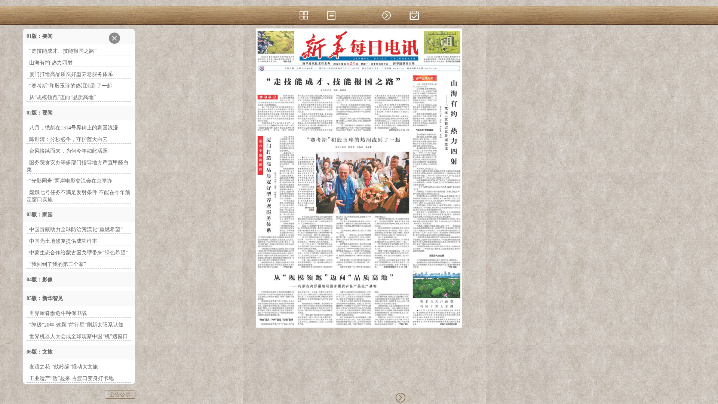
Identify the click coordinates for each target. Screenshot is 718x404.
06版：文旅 (40, 352)
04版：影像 (40, 279)
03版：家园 (40, 214)
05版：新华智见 (45, 298)
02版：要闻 (40, 113)
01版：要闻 (40, 36)
